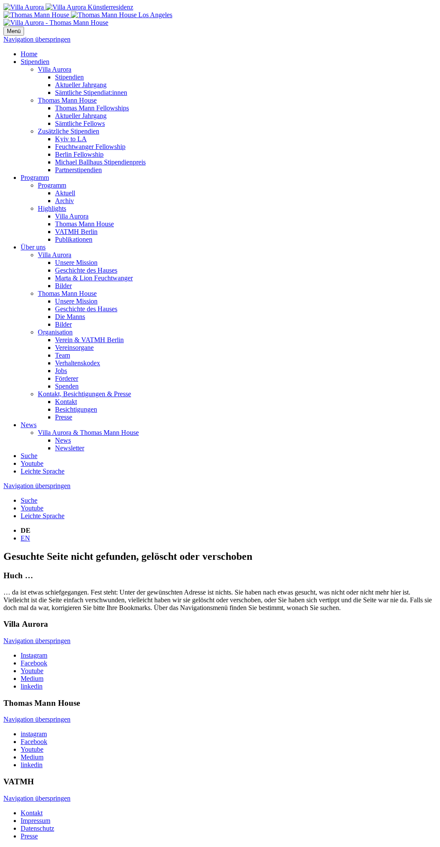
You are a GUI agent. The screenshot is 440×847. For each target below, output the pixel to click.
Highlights (52, 208)
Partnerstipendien (78, 169)
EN (25, 538)
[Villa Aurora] (68, 7)
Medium (32, 678)
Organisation (55, 332)
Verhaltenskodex (77, 363)
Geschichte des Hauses (86, 270)
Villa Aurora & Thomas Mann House (88, 432)
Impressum (35, 820)
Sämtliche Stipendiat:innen (91, 92)
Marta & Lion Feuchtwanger (94, 278)
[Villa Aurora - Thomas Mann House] (55, 22)
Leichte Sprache (42, 471)
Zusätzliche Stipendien (68, 131)
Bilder (63, 285)
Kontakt (66, 401)
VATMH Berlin (76, 231)
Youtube (32, 463)
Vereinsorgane (74, 347)
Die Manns (70, 316)
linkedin (32, 686)
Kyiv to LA (71, 139)
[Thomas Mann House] (87, 14)
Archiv (64, 200)
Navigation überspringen (36, 39)
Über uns (33, 247)
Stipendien (35, 61)
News (29, 424)
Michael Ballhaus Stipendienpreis (100, 162)
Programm (35, 177)
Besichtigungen (76, 409)
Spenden (67, 386)
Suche (29, 455)
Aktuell (65, 193)
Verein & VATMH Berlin (89, 339)
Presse (63, 417)
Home (29, 54)
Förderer (66, 378)
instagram (34, 734)
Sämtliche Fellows (80, 123)
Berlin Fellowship (79, 154)
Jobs (61, 370)
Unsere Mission (76, 262)
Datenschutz (37, 828)
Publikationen (73, 239)
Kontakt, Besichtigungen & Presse (84, 394)
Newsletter (69, 448)
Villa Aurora (54, 69)
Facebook (34, 663)
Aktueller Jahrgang (81, 84)
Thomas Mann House (67, 100)
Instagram (34, 655)
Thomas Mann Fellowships (92, 108)
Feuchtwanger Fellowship (90, 146)
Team (62, 355)
